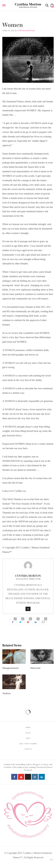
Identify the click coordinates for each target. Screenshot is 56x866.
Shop (28, 738)
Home (28, 727)
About (28, 733)
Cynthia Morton (25, 30)
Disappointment (10, 668)
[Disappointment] (14, 656)
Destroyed (35, 668)
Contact (28, 749)
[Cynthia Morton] (28, 5)
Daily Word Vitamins (12, 21)
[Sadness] (14, 681)
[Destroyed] (42, 656)
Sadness (6, 693)
